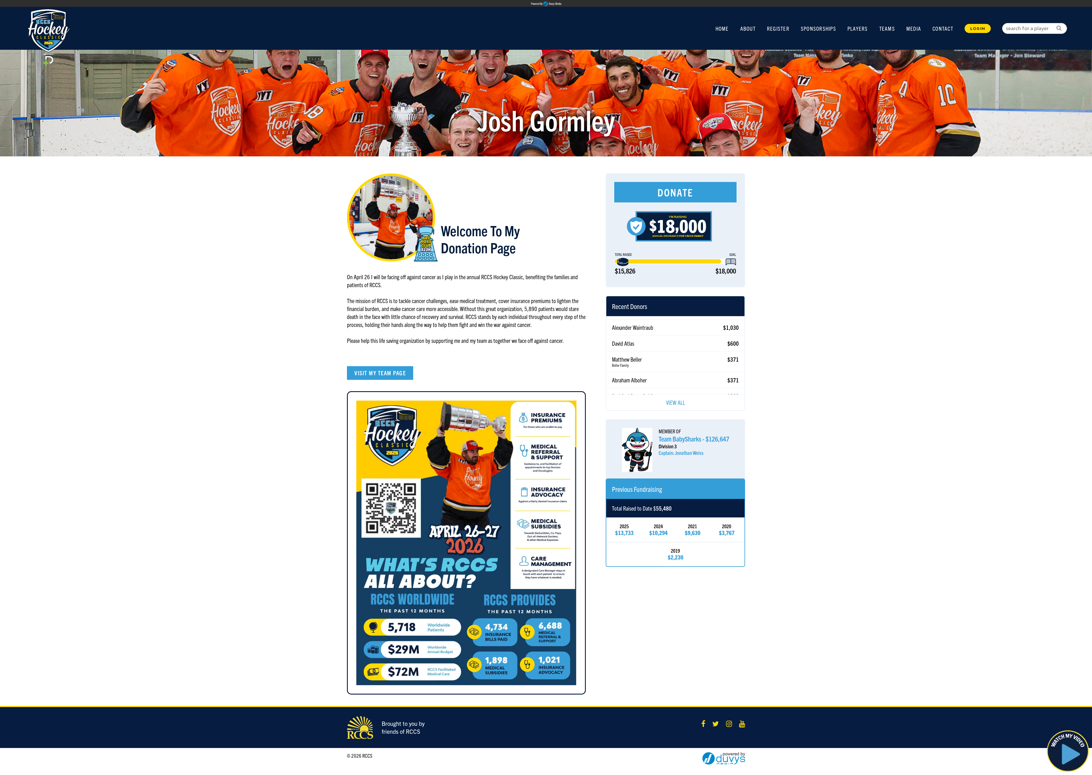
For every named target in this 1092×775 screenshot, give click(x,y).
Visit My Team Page (380, 372)
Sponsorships (818, 28)
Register (778, 28)
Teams (887, 28)
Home (722, 28)
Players (857, 28)
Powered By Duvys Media (546, 3)
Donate (675, 192)
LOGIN (977, 28)
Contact (942, 28)
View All (675, 402)
